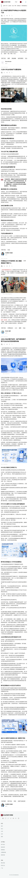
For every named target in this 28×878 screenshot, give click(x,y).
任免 (13, 5)
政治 (2, 828)
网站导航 (3, 862)
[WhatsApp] (4, 16)
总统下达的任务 (21, 801)
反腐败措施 (3, 852)
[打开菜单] (26, 2)
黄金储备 (14, 58)
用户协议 (3, 844)
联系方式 (3, 865)
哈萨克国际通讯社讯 (6, 269)
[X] (12, 16)
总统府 (9, 5)
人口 (16, 328)
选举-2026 (5, 5)
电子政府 (3, 801)
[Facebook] (9, 16)
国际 (2, 836)
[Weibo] (10, 818)
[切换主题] (21, 2)
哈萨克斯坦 (20, 58)
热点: (1, 6)
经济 (2, 834)
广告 (2, 868)
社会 (26, 58)
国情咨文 (19, 5)
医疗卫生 (3, 58)
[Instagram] (2, 16)
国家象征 (3, 849)
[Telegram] (7, 16)
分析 (2, 831)
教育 (9, 58)
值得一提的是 (4, 320)
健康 (20, 328)
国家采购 (3, 855)
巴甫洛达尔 (10, 328)
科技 (15, 801)
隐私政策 (3, 847)
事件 (15, 5)
